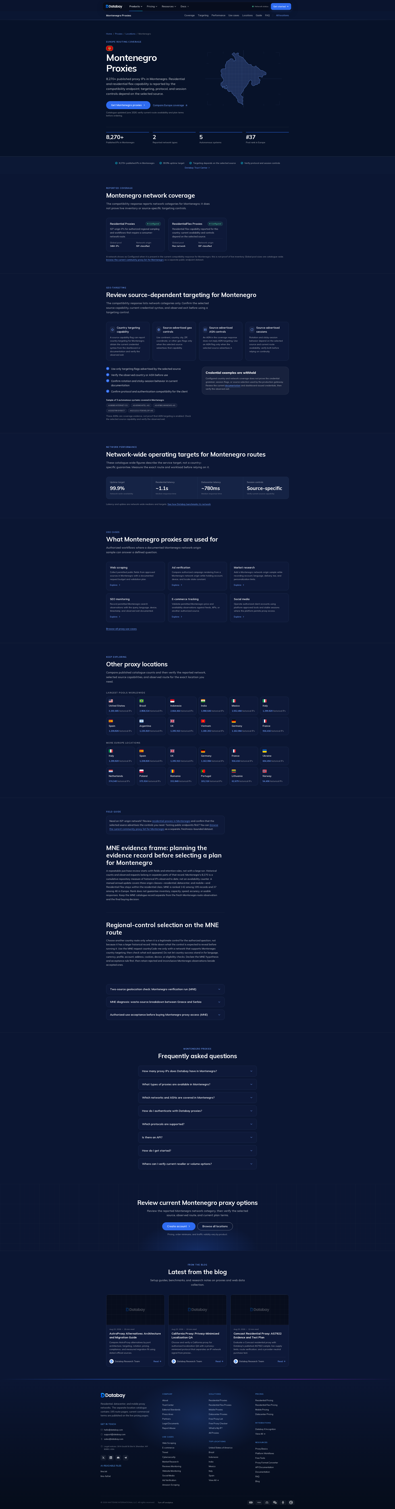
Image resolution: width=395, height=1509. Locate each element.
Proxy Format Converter (266, 1462)
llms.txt (104, 1471)
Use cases (234, 15)
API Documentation (264, 1467)
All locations (282, 15)
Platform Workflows (264, 1453)
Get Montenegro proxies (126, 105)
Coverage (189, 15)
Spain (211, 1475)
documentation (232, 385)
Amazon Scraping (170, 1485)
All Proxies (214, 1433)
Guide (259, 15)
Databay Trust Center (196, 167)
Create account (177, 1226)
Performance (218, 15)
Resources (168, 6)
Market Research (170, 1461)
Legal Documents (170, 1423)
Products (134, 6)
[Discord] (118, 1457)
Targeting (203, 15)
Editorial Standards (171, 1409)
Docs (183, 6)
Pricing (151, 6)
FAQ (267, 15)
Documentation (262, 1472)
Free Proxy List (216, 1419)
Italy (211, 1471)
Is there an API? (152, 1137)
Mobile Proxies (216, 1409)
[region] (197, 15)
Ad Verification (169, 1480)
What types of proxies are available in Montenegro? (176, 1084)
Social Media (168, 1475)
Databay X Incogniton (265, 1429)
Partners (166, 1419)
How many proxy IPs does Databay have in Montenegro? (179, 1071)
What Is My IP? (215, 1428)
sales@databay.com (113, 1439)
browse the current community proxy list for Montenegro (135, 259)
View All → (214, 1480)
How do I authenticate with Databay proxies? (172, 1111)
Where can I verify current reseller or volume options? (177, 1164)
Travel (165, 1452)
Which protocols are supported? (163, 1124)
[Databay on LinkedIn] (111, 1457)
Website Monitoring (171, 1471)
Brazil (211, 1452)
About (165, 1400)
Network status (261, 6)
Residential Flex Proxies (220, 1405)
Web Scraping (169, 1443)
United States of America (220, 1447)
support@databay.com (114, 1434)
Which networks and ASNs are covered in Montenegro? (178, 1097)
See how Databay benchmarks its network (189, 504)
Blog (257, 1481)
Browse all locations (215, 1226)
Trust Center (168, 1405)
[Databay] (125, 1395)
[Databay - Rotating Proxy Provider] (114, 6)
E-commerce (168, 1447)
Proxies (119, 33)
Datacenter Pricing (264, 1414)
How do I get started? (156, 1150)
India (211, 1461)
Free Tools (260, 1458)
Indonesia (213, 1457)
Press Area (167, 1414)
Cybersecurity (168, 1457)
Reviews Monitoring (171, 1466)
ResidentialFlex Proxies (187, 224)
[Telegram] (125, 1457)
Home (109, 33)
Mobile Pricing (262, 1409)
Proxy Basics (261, 1448)
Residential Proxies (122, 224)
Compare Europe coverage (170, 105)
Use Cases (168, 1437)
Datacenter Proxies (218, 1414)
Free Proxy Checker (218, 1423)
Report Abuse (168, 1428)
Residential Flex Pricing (266, 1405)
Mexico (212, 1466)
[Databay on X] (103, 1457)
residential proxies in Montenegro (171, 820)
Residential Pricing (264, 1400)
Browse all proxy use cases (121, 628)
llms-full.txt (106, 1476)
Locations (247, 15)
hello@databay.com (113, 1430)
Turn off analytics (165, 1502)
